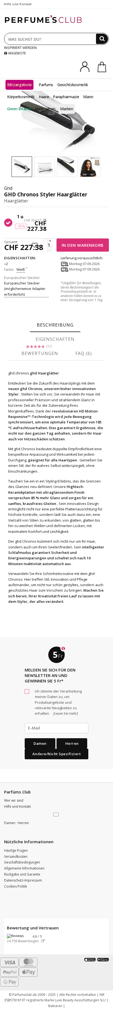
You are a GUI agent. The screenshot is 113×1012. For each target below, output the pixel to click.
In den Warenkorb (83, 245)
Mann (88, 96)
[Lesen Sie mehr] (65, 713)
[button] (56, 815)
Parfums (46, 84)
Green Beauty (19, 108)
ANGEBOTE (16, 53)
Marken (66, 108)
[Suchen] (102, 39)
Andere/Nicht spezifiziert (56, 753)
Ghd (8, 188)
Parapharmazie (66, 96)
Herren (72, 743)
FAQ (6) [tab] (83, 353)
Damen (40, 743)
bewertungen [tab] (39, 353)
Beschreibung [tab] (55, 325)
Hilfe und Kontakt (18, 4)
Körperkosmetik (21, 96)
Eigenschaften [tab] (55, 339)
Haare (44, 96)
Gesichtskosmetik (72, 84)
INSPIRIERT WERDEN (20, 47)
